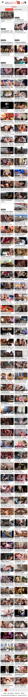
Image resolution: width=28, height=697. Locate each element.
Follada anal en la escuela (6, 335)
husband (5, 506)
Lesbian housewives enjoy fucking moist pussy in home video (6, 448)
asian (23, 167)
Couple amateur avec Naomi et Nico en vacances (21, 87)
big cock (7, 213)
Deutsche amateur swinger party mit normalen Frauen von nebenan (21, 110)
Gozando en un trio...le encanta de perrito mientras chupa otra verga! (21, 313)
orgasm (11, 348)
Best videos (9, 9)
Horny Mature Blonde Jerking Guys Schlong (21, 381)
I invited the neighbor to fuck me (20, 234)
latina (4, 43)
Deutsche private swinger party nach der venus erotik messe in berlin (21, 505)
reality (9, 438)
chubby (21, 269)
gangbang (25, 280)
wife (18, 55)
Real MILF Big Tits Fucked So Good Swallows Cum (20, 98)
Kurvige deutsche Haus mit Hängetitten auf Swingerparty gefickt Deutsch (20, 482)
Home (5, 693)
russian (25, 77)
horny (16, 201)
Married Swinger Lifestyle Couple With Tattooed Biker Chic (7, 527)
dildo (7, 134)
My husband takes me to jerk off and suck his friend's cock (21, 177)
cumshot (17, 21)
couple (16, 88)
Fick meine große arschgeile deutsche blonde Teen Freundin (21, 155)
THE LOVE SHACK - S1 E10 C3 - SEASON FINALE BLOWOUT (7, 290)
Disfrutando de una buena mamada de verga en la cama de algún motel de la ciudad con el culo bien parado (7, 98)
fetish (24, 224)
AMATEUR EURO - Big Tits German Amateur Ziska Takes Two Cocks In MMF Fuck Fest (7, 87)
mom (10, 32)
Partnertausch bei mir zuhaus (7, 121)
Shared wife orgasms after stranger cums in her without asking (7, 685)
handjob (16, 179)
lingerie (22, 438)
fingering (3, 371)
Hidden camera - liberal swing (5, 561)
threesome (21, 55)
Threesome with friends (5, 53)
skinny (2, 551)
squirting (3, 348)
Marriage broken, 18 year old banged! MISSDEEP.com (20, 403)
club (2, 43)
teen (7, 145)
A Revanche (4, 110)
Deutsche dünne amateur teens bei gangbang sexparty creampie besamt (20, 369)
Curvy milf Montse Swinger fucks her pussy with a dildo (6, 132)
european (3, 88)
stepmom (17, 585)
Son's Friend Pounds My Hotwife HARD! (20, 166)
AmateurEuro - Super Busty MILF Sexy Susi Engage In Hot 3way (7, 617)
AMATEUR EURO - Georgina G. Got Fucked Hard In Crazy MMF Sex (21, 31)
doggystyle (21, 21)
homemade (10, 66)
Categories (10, 693)
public (20, 122)
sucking (19, 201)
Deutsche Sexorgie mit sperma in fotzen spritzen (21, 629)
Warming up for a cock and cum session (7, 505)
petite (6, 156)
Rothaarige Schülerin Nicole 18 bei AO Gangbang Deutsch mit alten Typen (7, 550)
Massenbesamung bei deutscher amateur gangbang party (7, 584)
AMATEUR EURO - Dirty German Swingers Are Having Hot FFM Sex (7, 663)
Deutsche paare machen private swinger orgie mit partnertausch (6, 392)
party (7, 438)
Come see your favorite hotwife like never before (6, 177)
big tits (5, 32)
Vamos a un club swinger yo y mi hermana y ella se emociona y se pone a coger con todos (21, 279)
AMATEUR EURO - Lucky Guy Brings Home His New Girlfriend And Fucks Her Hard (20, 392)
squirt (25, 21)
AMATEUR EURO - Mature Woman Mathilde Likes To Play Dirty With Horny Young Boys (21, 256)
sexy (16, 359)
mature (18, 100)
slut (23, 43)
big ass (22, 32)
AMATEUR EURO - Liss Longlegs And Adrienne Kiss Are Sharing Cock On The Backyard (7, 651)
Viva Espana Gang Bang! (6, 493)
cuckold (11, 100)
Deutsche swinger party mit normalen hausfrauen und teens (7, 460)
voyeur (26, 167)
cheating (7, 325)
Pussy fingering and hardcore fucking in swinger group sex (6, 369)
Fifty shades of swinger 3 (5, 482)
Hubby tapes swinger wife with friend (20, 527)
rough (19, 438)
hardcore (7, 371)
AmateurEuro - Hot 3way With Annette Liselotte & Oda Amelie (7, 302)
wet (26, 134)
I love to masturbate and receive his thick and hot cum (20, 426)
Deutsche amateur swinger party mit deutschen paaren (6, 313)
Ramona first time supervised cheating (6, 324)
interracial (3, 179)
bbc (26, 619)
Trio (2, 414)
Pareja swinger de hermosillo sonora (6, 245)
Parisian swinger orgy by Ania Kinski (7, 640)
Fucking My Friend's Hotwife (20, 335)
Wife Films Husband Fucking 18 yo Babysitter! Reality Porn (20, 324)
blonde (16, 77)
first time (3, 269)
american (11, 292)
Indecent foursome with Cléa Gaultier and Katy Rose (7, 19)
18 (9, 145)
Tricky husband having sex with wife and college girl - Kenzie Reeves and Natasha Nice (21, 347)
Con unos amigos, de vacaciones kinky (21, 358)
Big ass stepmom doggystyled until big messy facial (20, 584)
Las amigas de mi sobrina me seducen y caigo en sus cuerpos (7, 155)
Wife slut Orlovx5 (19, 53)
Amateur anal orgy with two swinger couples (7, 358)
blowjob (20, 43)
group (18, 359)
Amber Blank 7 (19, 595)
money (16, 43)
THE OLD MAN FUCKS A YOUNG (7, 629)
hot (12, 32)
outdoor (16, 664)
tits (8, 32)
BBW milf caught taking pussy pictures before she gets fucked (21, 572)
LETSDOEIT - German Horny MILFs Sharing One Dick (20, 290)
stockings (3, 258)
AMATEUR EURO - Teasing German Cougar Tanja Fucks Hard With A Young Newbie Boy (6, 166)
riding (26, 213)
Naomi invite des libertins (5, 426)
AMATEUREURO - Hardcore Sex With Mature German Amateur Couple (6, 223)
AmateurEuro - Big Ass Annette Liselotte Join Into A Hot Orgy (7, 144)
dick (24, 134)
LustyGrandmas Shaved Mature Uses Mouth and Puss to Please (20, 189)
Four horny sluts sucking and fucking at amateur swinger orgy (21, 200)
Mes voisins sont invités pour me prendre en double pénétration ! (20, 516)
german (2, 235)
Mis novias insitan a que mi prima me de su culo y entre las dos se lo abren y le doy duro (21, 121)
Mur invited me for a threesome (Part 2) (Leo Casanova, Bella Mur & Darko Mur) (21, 76)
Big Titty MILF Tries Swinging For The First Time (7, 381)
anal (6, 111)
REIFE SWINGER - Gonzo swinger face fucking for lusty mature (6, 595)
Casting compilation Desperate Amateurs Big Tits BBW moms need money (20, 42)
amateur (8, 55)
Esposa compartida (6, 200)
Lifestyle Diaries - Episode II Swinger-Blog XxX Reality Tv (20, 460)
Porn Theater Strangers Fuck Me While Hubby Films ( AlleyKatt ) (20, 471)
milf (4, 100)
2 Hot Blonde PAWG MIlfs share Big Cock (20, 245)
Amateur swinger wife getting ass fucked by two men (7, 76)
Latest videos (18, 9)
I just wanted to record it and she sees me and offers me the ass (21, 211)
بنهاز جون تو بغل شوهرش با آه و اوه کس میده (7, 471)
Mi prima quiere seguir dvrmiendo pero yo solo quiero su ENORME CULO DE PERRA (7, 538)
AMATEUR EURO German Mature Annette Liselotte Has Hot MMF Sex (7, 572)
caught (16, 574)
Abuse (22, 693)
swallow (25, 100)
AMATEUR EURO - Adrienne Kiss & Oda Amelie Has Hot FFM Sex (20, 448)
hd (15, 32)
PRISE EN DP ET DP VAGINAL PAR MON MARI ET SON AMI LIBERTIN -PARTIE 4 (20, 651)
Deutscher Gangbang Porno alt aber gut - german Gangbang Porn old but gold (7, 234)
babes (9, 156)
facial (2, 66)
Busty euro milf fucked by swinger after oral (21, 538)
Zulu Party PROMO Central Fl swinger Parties (20, 617)
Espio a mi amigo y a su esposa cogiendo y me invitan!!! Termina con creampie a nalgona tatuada (21, 414)
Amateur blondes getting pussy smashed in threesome (21, 144)
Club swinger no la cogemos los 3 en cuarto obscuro (20, 493)
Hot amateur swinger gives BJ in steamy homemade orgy (7, 279)
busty (2, 32)
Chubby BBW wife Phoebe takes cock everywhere (20, 268)
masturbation (18, 427)
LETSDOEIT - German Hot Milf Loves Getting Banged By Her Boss (21, 437)
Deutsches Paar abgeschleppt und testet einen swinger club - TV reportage (20, 606)
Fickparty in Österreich (21, 302)
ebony (10, 540)
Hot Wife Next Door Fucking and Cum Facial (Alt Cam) (6, 256)
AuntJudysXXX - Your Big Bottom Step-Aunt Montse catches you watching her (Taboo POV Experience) (7, 31)
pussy (4, 134)
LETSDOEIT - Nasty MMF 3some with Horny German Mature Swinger (21, 561)
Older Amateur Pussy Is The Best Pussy (7, 65)
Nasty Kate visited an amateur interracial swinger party (6, 437)
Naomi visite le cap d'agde (20, 223)
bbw (7, 167)
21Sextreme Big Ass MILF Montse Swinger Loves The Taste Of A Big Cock (7, 606)
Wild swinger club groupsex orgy (6, 516)
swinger (2, 21)
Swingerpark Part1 (20, 663)
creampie (17, 416)
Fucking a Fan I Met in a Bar (7, 211)
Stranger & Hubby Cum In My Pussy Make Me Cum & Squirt (7, 347)
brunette (9, 179)
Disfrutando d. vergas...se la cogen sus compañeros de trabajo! (6, 403)
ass (25, 32)
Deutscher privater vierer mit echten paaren (20, 674)
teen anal (19, 235)
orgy (16, 66)
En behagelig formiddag (18, 132)
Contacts (17, 693)
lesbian (2, 156)
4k (1, 292)
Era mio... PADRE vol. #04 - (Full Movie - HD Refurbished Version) (21, 685)
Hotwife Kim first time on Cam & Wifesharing (7, 268)
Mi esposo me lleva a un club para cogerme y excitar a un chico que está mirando (7, 42)
